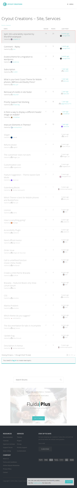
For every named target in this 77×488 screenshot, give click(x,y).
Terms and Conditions (10, 462)
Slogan (7, 134)
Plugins (19, 441)
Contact (5, 472)
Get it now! (38, 418)
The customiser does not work (17, 154)
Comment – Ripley (12, 46)
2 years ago (65, 134)
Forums (3, 25)
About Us (6, 458)
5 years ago (65, 345)
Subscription (9, 69)
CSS (5, 295)
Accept (69, 481)
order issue (9, 250)
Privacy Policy (7, 469)
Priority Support (22, 447)
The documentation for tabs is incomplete (22, 325)
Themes (19, 437)
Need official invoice (13, 240)
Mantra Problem (11, 305)
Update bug (9, 335)
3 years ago (65, 187)
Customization (21, 451)
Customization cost (12, 164)
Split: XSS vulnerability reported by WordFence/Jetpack (19, 35)
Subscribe (45, 449)
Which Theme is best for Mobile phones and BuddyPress (21, 198)
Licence (7, 210)
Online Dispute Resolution (11, 465)
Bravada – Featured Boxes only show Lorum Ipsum (20, 284)
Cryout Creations (14, 4)
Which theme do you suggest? (17, 315)
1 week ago (65, 46)
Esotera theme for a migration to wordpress (18, 58)
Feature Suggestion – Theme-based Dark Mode (22, 176)
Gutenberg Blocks (12, 187)
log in (14, 360)
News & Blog (7, 451)
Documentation (8, 437)
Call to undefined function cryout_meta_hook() (15, 261)
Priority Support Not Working (16, 102)
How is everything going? (15, 220)
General (8, 25)
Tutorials (6, 441)
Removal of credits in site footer (18, 92)
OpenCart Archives (9, 444)
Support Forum (7, 447)
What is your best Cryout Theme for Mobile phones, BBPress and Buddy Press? (23, 80)
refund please (10, 144)
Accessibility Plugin (12, 230)
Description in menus (13, 345)
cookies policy (37, 483)
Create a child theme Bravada (17, 273)
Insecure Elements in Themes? (17, 124)
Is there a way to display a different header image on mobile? (23, 113)
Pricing (19, 444)
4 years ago (65, 260)
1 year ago (65, 69)
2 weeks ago (65, 34)
